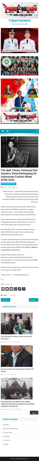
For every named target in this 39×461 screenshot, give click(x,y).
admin (16, 187)
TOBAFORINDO (19, 21)
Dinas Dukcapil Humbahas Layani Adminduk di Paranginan (16, 338)
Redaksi (5, 444)
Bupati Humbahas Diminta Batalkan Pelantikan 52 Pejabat (17, 370)
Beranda (6, 425)
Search (34, 413)
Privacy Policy (7, 432)
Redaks (17, 342)
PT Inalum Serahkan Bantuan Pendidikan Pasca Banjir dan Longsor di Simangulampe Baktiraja (34, 300)
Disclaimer (6, 436)
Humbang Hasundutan (8, 184)
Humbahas (12, 295)
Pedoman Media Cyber (10, 428)
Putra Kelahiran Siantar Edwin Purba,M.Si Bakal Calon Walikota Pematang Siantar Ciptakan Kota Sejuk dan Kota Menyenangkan (7, 300)
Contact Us (6, 440)
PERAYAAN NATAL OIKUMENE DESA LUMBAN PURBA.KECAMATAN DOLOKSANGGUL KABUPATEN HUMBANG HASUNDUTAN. (17, 404)
